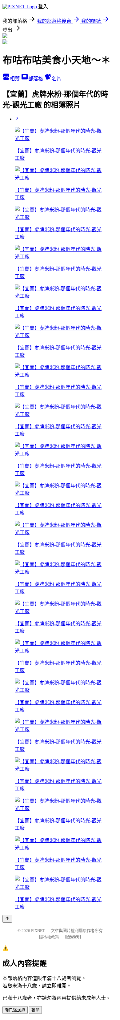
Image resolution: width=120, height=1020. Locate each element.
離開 (35, 1010)
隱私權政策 (49, 936)
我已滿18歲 (15, 1010)
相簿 (15, 78)
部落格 (36, 78)
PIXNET (38, 930)
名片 (57, 78)
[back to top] (7, 919)
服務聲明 (73, 936)
